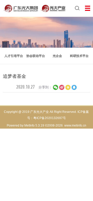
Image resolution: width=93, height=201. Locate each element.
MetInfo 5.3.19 (34, 125)
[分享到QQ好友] (74, 87)
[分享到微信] (55, 87)
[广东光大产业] (34, 8)
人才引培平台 (13, 56)
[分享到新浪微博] (61, 87)
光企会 (57, 56)
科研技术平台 (79, 56)
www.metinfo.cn (75, 125)
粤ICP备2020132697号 (49, 118)
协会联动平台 (35, 56)
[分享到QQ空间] (68, 87)
